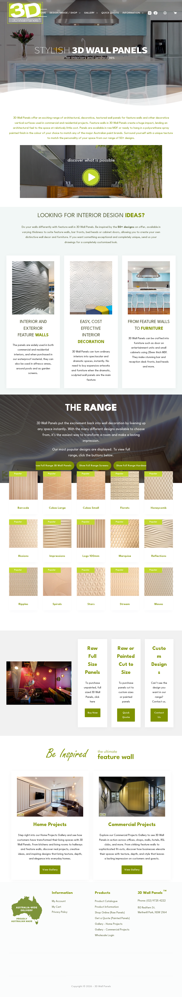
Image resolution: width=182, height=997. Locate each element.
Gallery (89, 13)
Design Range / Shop (63, 13)
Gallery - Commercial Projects (112, 929)
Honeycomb (159, 508)
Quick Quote (110, 13)
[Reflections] (158, 533)
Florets (124, 508)
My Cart (56, 907)
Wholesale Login (104, 935)
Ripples (23, 604)
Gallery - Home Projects (108, 924)
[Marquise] (125, 533)
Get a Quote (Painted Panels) (112, 918)
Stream (125, 604)
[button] (91, 177)
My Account (59, 901)
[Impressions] (57, 533)
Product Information (107, 907)
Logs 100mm (90, 556)
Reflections (158, 556)
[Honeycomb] (158, 485)
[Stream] (125, 581)
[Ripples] (23, 581)
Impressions (57, 556)
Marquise (125, 556)
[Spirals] (57, 581)
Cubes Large (57, 508)
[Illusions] (23, 533)
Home (42, 13)
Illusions (23, 556)
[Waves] (158, 581)
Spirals (57, 604)
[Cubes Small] (91, 485)
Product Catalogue (106, 901)
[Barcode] (23, 485)
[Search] (154, 12)
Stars (91, 604)
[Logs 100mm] (91, 533)
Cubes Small (91, 508)
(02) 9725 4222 (156, 901)
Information (131, 13)
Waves (158, 604)
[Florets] (125, 485)
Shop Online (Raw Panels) (110, 912)
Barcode (23, 508)
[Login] (165, 12)
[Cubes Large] (57, 485)
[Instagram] (149, 13)
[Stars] (91, 581)
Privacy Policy (59, 912)
